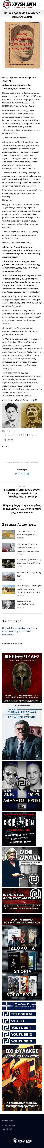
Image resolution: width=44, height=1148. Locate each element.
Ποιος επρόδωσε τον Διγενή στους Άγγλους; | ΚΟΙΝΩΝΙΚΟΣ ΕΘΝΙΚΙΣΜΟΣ (19, 631)
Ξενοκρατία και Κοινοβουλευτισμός (26, 602)
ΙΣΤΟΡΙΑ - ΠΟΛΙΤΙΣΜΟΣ (21, 462)
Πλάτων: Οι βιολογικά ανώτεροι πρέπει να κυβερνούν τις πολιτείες (28, 547)
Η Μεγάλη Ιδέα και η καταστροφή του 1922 (27, 533)
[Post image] (8, 534)
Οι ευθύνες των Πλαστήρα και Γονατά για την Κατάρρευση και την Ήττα (29, 588)
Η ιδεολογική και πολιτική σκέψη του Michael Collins (29, 561)
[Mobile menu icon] (39, 5)
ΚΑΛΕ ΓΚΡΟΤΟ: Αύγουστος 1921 (29, 574)
